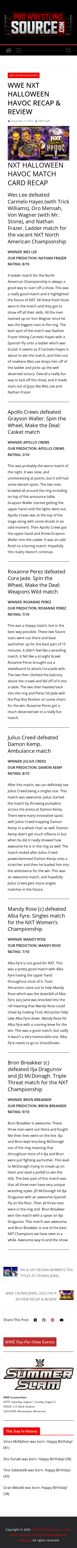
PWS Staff (44, 121)
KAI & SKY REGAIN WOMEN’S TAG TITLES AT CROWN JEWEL (46, 1272)
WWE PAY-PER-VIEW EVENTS (23, 75)
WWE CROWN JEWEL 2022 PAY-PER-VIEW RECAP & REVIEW (31, 1296)
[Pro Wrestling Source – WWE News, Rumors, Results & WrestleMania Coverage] (8, 50)
